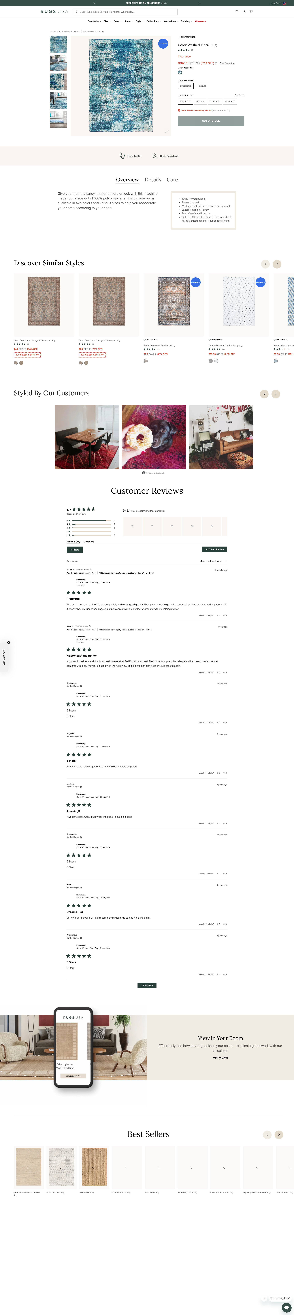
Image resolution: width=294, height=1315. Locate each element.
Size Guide (239, 95)
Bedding (185, 21)
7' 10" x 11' (215, 101)
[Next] (275, 394)
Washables (170, 21)
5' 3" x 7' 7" (185, 101)
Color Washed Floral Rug (93, 31)
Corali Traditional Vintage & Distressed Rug (34, 340)
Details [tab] (153, 180)
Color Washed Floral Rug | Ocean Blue (93, 583)
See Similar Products (221, 110)
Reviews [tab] (73, 542)
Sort (202, 561)
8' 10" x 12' (230, 101)
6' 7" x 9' (200, 101)
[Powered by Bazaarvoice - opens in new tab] (153, 473)
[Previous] (264, 394)
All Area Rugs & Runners (69, 31)
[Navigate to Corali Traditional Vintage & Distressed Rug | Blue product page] (44, 301)
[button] (185, 49)
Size (106, 21)
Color (116, 21)
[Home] (54, 12)
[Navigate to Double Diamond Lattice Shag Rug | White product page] (239, 301)
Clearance (200, 21)
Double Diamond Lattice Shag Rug (225, 345)
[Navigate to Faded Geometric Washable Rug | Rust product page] (174, 301)
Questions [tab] (89, 542)
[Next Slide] (224, 526)
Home (53, 31)
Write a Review (217, 550)
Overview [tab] (127, 180)
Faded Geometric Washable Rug (159, 345)
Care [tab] (172, 180)
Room (128, 21)
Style (138, 21)
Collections (153, 21)
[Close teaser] (8, 642)
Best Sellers (94, 21)
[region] (175, 526)
